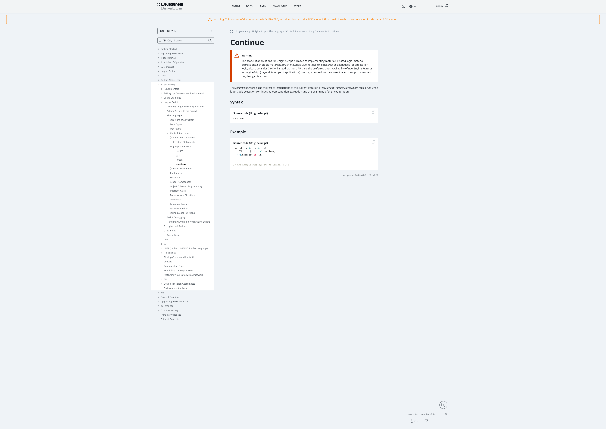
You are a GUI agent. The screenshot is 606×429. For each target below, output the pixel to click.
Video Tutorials (168, 57)
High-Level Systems (177, 226)
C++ (166, 239)
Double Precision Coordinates (179, 283)
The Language (174, 115)
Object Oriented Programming (186, 186)
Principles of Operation (173, 62)
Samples (171, 230)
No (430, 421)
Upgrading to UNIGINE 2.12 (175, 301)
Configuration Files (174, 265)
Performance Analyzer (175, 288)
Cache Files (173, 234)
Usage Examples (172, 97)
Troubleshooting (169, 310)
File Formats (170, 252)
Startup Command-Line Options (180, 257)
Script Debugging (176, 217)
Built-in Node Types (171, 79)
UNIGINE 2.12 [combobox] (168, 31)
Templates (175, 199)
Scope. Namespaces (180, 181)
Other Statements (182, 168)
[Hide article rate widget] (446, 414)
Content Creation (170, 296)
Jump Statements (182, 146)
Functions (175, 177)
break (179, 159)
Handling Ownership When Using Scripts (188, 221)
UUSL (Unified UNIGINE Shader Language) (186, 248)
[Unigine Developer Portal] (170, 6)
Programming (168, 84)
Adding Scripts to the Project (182, 110)
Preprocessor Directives (182, 195)
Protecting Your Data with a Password (183, 274)
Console (168, 261)
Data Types (176, 124)
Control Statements (180, 133)
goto (178, 155)
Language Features (180, 203)
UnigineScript (171, 102)
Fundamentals (171, 88)
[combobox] (413, 6)
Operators (175, 128)
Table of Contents (170, 319)
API (162, 292)
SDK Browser (167, 66)
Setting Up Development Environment (184, 93)
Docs (249, 6)
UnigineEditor (168, 71)
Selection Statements (184, 137)
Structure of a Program (182, 119)
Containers (176, 172)
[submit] (210, 40)
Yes (416, 421)
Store (297, 6)
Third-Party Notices (171, 314)
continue (181, 164)
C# (165, 243)
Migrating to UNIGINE (172, 53)
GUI (166, 279)
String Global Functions (182, 212)
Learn (262, 6)
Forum (236, 6)
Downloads (279, 6)
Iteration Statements (184, 141)
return (179, 150)
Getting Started (169, 48)
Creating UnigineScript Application (185, 106)
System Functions (179, 208)
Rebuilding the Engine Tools (179, 270)
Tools (163, 75)
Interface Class (178, 190)
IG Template (167, 305)
